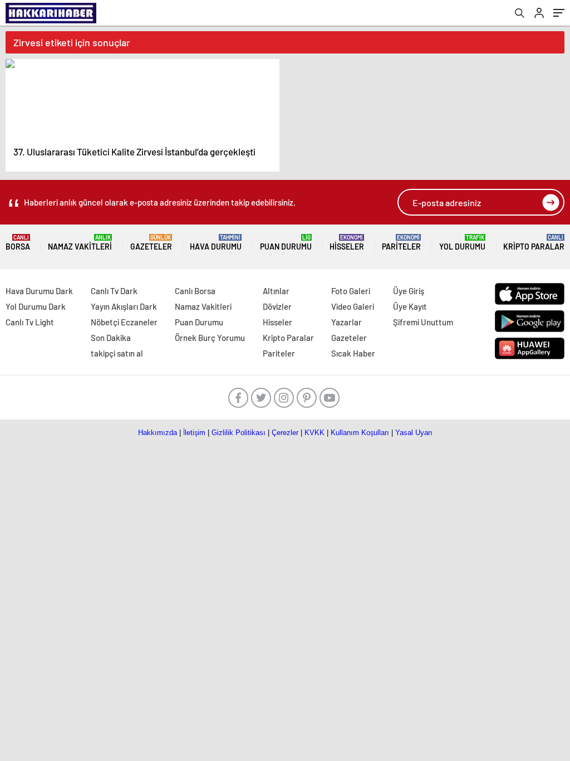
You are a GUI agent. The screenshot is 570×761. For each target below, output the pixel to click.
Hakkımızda (157, 432)
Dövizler (277, 306)
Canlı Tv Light (30, 322)
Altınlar (276, 291)
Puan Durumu (286, 242)
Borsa (18, 242)
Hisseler (347, 242)
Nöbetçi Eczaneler (124, 322)
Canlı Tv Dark (114, 291)
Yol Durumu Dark (36, 306)
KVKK (314, 432)
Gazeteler (151, 242)
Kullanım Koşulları (360, 432)
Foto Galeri (350, 291)
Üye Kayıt (410, 306)
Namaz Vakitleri (80, 242)
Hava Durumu (216, 242)
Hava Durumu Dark (39, 291)
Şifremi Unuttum (423, 322)
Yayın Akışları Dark (124, 306)
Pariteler (401, 242)
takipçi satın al (117, 353)
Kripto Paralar (533, 242)
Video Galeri (352, 306)
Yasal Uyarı (414, 432)
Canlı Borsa (195, 291)
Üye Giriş (408, 291)
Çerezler (285, 432)
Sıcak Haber (353, 353)
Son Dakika (111, 338)
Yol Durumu (462, 242)
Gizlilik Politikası (239, 432)
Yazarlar (346, 322)
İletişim (194, 432)
